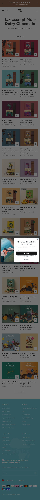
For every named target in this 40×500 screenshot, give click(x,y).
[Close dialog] (38, 239)
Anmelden (26, 253)
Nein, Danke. (26, 259)
